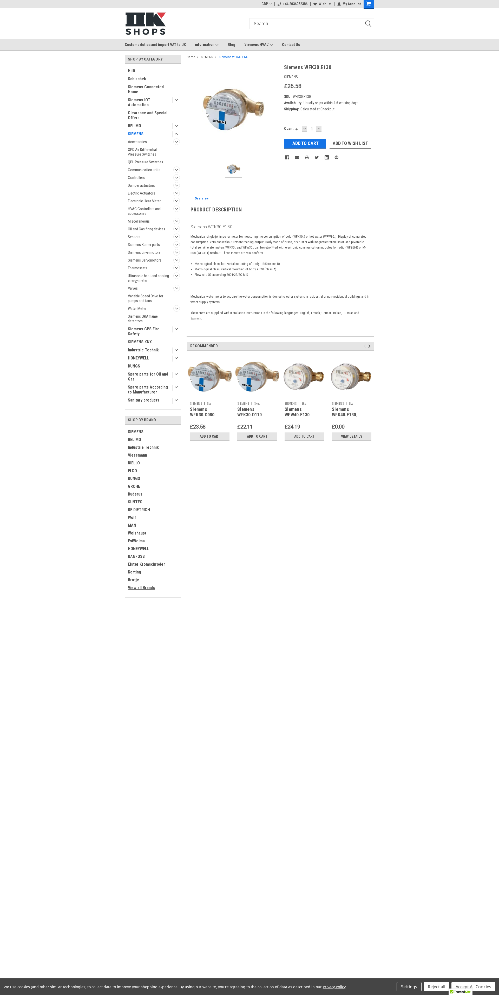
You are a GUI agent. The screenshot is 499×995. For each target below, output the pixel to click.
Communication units (144, 170)
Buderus (135, 494)
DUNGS (134, 366)
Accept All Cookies (473, 987)
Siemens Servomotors (144, 260)
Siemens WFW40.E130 (297, 411)
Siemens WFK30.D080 (202, 411)
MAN (132, 525)
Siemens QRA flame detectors (143, 318)
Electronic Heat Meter (144, 201)
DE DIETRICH (139, 509)
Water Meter (137, 308)
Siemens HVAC (257, 44)
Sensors (134, 237)
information (205, 44)
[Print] (307, 157)
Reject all (436, 987)
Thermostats (137, 268)
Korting (134, 572)
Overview (201, 198)
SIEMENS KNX (140, 341)
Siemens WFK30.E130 (233, 57)
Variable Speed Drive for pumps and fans (145, 298)
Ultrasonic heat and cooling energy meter (148, 278)
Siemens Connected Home (146, 89)
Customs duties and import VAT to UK (155, 44)
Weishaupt (137, 533)
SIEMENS (135, 133)
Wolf (132, 517)
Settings (409, 987)
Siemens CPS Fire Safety (144, 331)
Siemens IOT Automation (139, 102)
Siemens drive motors (144, 252)
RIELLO (134, 462)
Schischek (137, 78)
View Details (351, 436)
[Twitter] (317, 157)
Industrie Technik (143, 350)
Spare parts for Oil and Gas (148, 377)
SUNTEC (135, 501)
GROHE (134, 486)
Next (370, 346)
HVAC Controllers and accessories (144, 211)
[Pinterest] (336, 157)
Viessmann (137, 455)
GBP (264, 4)
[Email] (297, 157)
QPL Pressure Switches (145, 162)
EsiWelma (136, 540)
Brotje (133, 579)
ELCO (132, 470)
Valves (133, 288)
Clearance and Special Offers (147, 115)
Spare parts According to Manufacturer (148, 390)
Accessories (137, 141)
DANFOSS (136, 556)
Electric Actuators (141, 193)
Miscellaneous (139, 221)
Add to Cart (210, 436)
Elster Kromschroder (146, 564)
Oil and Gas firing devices (146, 229)
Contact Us (291, 44)
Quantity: (291, 128)
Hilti (131, 70)
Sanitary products (143, 400)
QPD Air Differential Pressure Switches (142, 152)
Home (191, 57)
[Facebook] (287, 157)
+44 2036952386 (295, 4)
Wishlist (325, 4)
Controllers (136, 177)
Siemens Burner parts (144, 244)
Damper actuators (141, 185)
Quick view (209, 395)
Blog (231, 44)
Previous (365, 346)
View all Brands (141, 587)
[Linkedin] (327, 157)
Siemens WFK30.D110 (249, 411)
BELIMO (134, 125)
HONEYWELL (138, 358)
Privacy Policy (334, 986)
